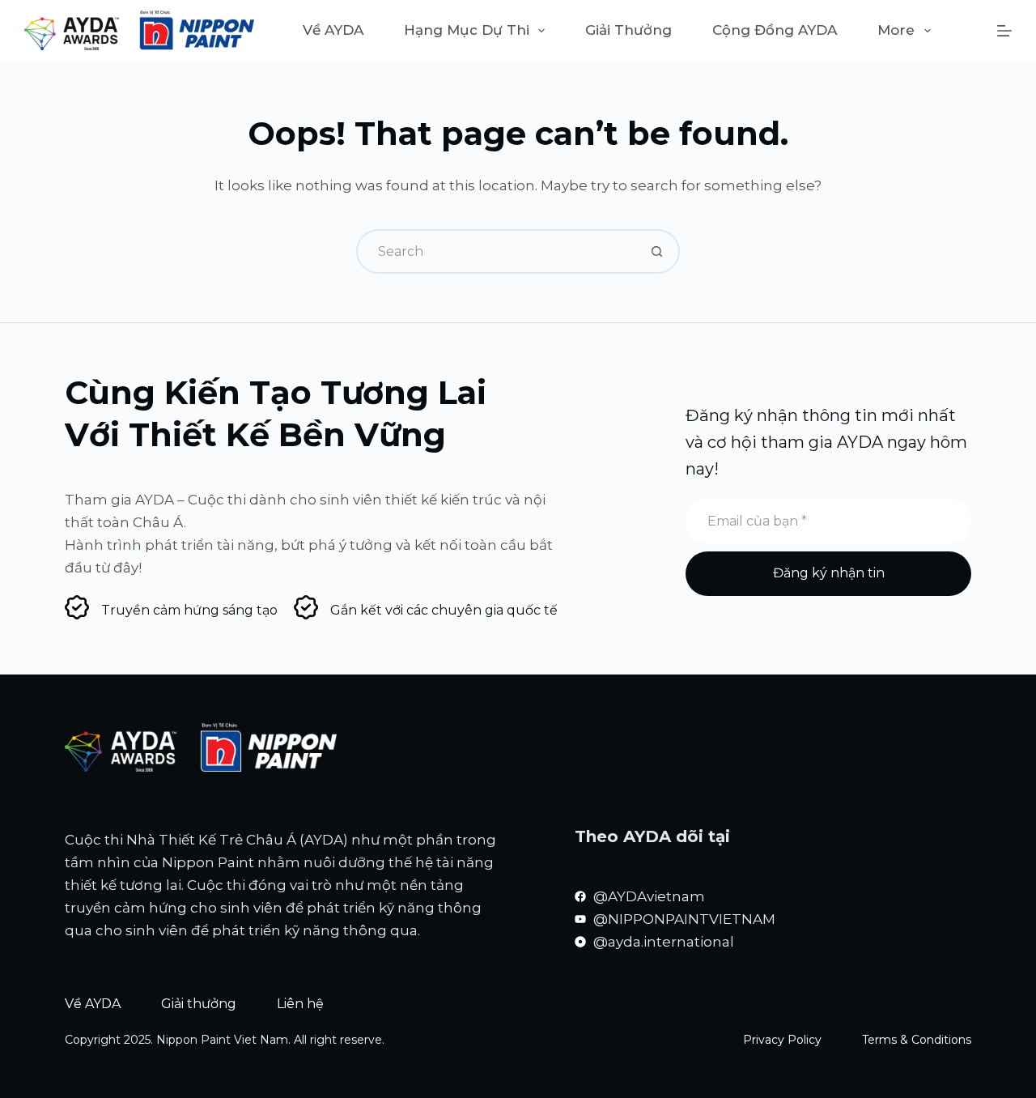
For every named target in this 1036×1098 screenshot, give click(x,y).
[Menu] (1004, 30)
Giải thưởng (628, 30)
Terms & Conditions (916, 1039)
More (896, 30)
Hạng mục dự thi (466, 30)
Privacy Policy (782, 1039)
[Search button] (657, 251)
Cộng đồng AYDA (774, 30)
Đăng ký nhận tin (829, 573)
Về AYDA (333, 30)
